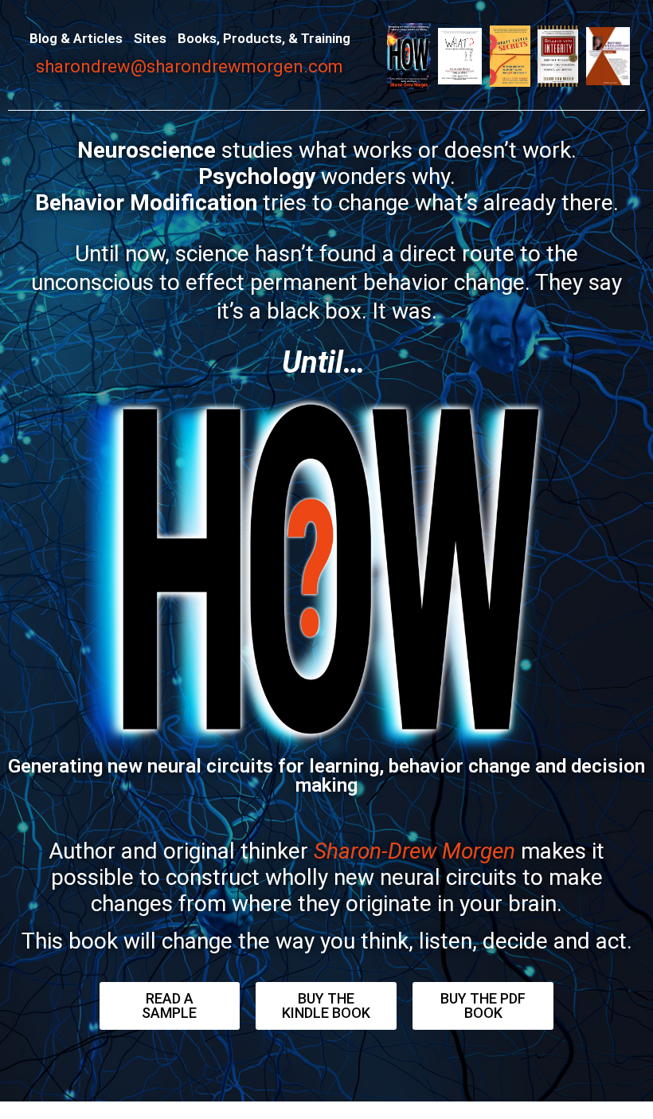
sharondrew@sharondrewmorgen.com (189, 66)
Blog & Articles (76, 38)
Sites (150, 38)
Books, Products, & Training (264, 38)
